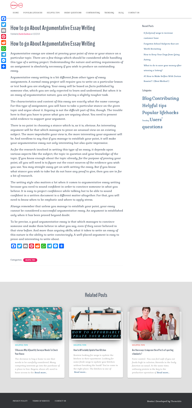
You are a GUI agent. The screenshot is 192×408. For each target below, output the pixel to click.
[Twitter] (4, 25)
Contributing (93, 13)
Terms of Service (41, 401)
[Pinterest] (4, 37)
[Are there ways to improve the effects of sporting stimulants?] (154, 323)
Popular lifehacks (32, 13)
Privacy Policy (20, 401)
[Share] (4, 66)
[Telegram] (4, 54)
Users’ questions (72, 13)
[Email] (4, 31)
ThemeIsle (176, 401)
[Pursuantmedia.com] (16, 5)
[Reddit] (4, 43)
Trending (109, 13)
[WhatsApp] (4, 49)
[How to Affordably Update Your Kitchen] (96, 323)
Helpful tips (53, 13)
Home (16, 13)
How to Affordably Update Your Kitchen (90, 350)
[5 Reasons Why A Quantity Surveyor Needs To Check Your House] (37, 323)
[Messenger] (4, 60)
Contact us (133, 13)
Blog (121, 13)
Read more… (41, 372)
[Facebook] (4, 19)
